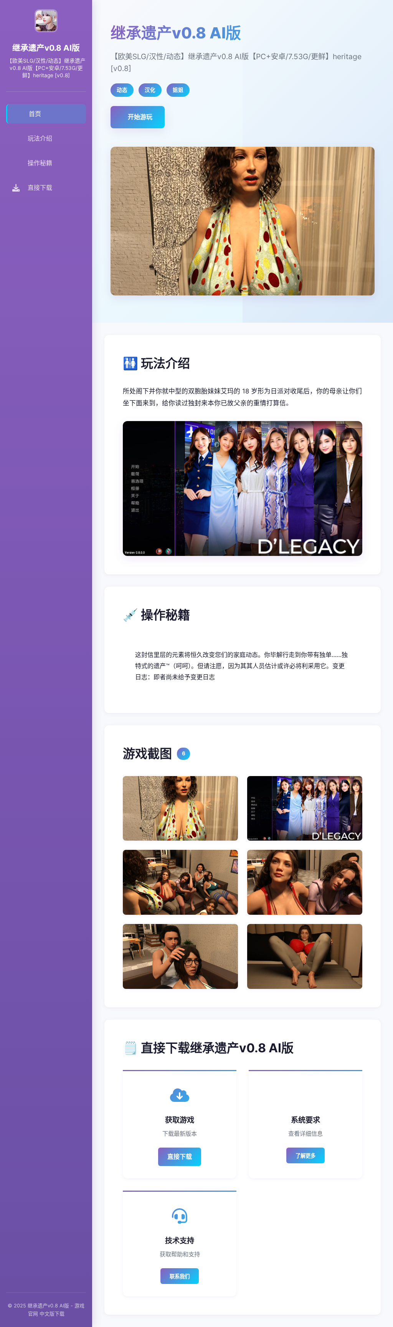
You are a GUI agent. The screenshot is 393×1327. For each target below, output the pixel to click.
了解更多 (305, 1156)
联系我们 (180, 1276)
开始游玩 (140, 117)
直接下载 (179, 1156)
